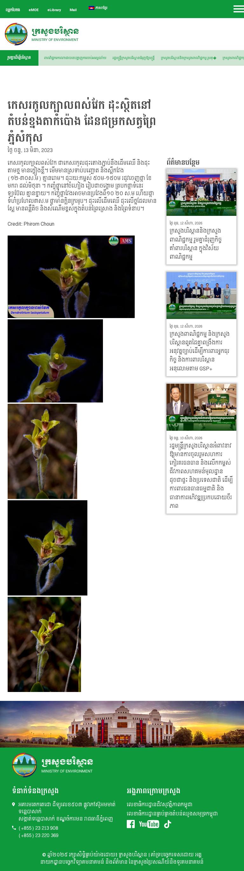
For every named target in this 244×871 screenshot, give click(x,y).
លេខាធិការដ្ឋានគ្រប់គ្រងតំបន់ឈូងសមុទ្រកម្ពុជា (172, 814)
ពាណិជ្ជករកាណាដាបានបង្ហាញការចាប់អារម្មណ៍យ (85, 58)
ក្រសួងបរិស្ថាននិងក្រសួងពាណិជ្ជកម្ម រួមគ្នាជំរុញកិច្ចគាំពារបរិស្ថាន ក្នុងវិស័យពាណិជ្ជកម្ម (196, 244)
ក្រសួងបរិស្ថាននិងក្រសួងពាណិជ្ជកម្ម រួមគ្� (198, 58)
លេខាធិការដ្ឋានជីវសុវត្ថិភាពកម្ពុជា (160, 805)
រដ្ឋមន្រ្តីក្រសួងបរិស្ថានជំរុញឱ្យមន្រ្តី (143, 58)
